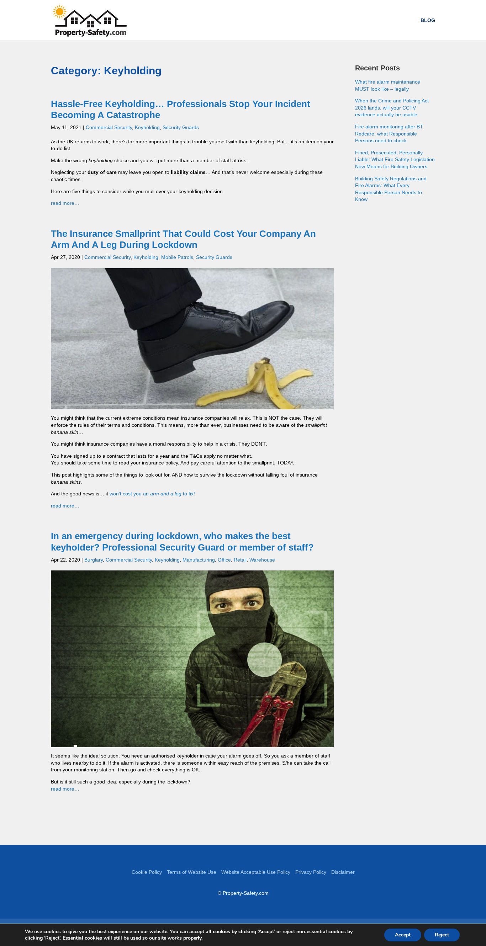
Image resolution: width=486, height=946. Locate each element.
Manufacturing (199, 560)
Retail (240, 560)
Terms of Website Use (191, 872)
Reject (442, 934)
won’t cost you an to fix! (152, 493)
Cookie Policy (147, 872)
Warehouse (262, 560)
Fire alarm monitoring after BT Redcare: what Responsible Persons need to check (389, 133)
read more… (65, 203)
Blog (428, 20)
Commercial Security (109, 127)
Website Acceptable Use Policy (255, 872)
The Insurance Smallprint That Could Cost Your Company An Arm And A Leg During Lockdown (183, 239)
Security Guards (181, 127)
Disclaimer (343, 872)
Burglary (93, 560)
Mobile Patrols (177, 257)
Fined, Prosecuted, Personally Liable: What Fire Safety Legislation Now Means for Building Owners (395, 159)
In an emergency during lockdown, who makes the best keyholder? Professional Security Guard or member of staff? (182, 541)
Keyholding (147, 127)
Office (224, 560)
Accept (403, 934)
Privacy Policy (310, 872)
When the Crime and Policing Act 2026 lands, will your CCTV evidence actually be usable (392, 107)
